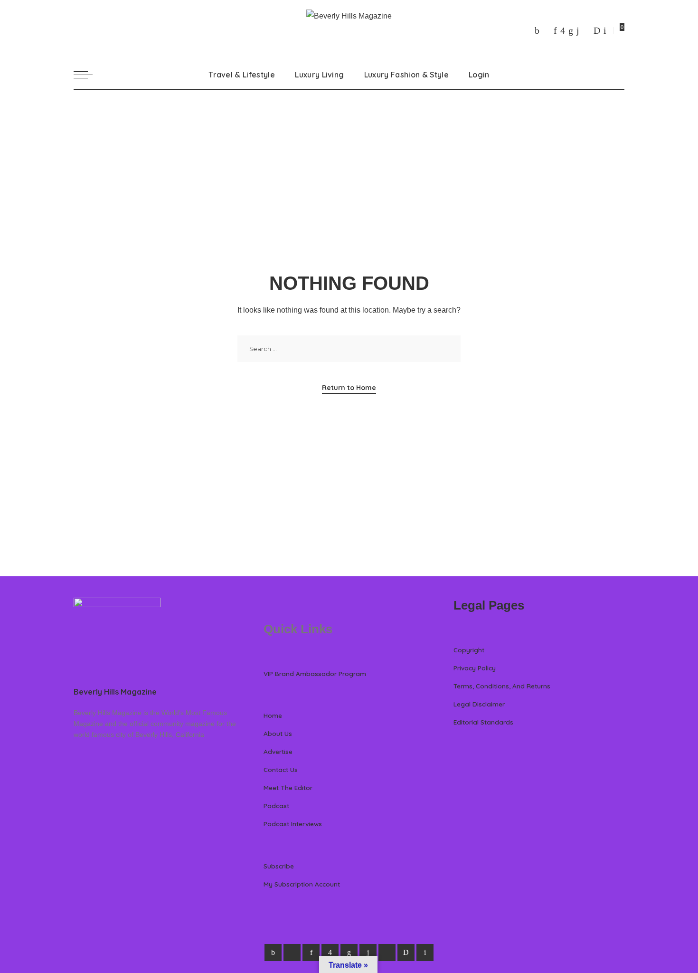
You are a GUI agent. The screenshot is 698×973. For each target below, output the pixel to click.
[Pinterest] (555, 30)
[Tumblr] (577, 30)
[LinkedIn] (570, 30)
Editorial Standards (483, 722)
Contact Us (281, 769)
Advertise (278, 751)
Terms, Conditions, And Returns (501, 686)
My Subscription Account (302, 884)
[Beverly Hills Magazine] (349, 30)
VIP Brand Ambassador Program (315, 673)
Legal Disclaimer (479, 704)
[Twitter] (546, 30)
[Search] (618, 74)
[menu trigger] (88, 74)
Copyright (468, 650)
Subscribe (279, 866)
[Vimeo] (597, 30)
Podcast (276, 805)
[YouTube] (586, 30)
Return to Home (349, 387)
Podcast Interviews (293, 824)
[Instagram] (562, 30)
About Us (278, 733)
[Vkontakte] (605, 30)
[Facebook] (537, 30)
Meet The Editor (288, 787)
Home (273, 715)
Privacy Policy (474, 668)
